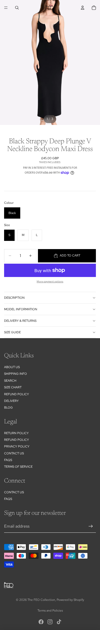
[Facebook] (41, 622)
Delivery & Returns (20, 321)
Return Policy (16, 433)
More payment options (50, 281)
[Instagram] (50, 622)
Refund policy (16, 394)
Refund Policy (16, 440)
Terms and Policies (50, 610)
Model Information (20, 309)
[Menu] (6, 8)
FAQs (8, 460)
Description (14, 298)
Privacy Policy (16, 446)
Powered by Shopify (70, 600)
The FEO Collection (41, 600)
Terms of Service (18, 467)
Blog (8, 407)
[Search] (17, 7)
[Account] (82, 7)
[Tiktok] (59, 622)
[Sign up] (91, 526)
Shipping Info (15, 374)
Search (10, 381)
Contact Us (14, 453)
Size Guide (12, 332)
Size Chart (13, 387)
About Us (12, 367)
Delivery (11, 401)
